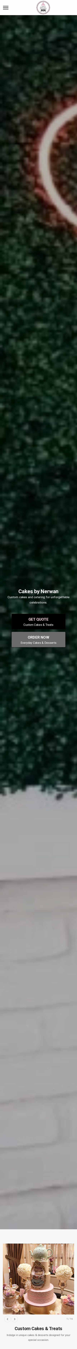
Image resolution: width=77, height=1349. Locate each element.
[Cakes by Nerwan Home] (43, 7)
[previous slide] (7, 1319)
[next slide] (14, 1319)
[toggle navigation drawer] (6, 8)
